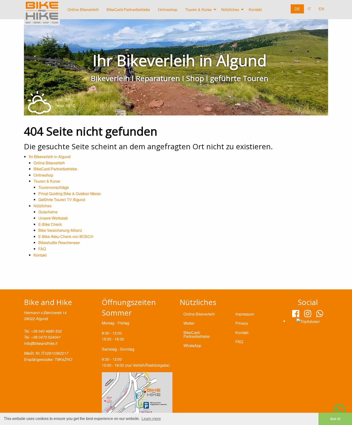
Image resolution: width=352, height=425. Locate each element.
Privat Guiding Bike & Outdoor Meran (69, 193)
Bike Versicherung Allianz (60, 230)
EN (321, 9)
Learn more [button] (151, 419)
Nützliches (230, 9)
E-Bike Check (50, 224)
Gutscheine (48, 212)
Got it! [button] (335, 419)
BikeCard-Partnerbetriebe (128, 9)
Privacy (241, 323)
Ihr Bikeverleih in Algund (49, 156)
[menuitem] (83, 10)
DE (297, 9)
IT (309, 9)
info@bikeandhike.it (40, 343)
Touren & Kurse (198, 9)
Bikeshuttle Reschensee (59, 242)
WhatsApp (192, 345)
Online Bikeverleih (83, 9)
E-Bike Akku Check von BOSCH (66, 236)
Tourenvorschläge (53, 187)
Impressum (244, 314)
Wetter (188, 323)
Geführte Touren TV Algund (61, 199)
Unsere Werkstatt (53, 218)
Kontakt (255, 9)
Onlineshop (167, 9)
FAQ (42, 248)
